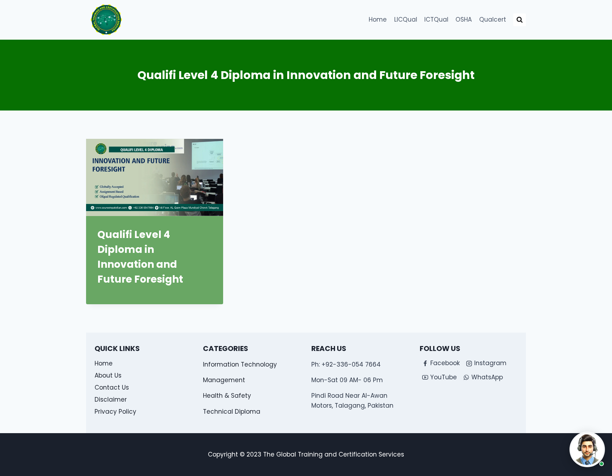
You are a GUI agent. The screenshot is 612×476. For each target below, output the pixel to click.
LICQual (405, 19)
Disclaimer (111, 399)
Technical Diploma (231, 411)
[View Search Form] (519, 19)
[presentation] (154, 177)
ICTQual (436, 19)
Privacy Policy (115, 411)
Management (224, 380)
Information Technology (240, 364)
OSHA (463, 19)
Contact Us (112, 387)
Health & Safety (227, 395)
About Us (108, 375)
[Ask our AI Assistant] (587, 449)
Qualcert (492, 19)
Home (378, 19)
